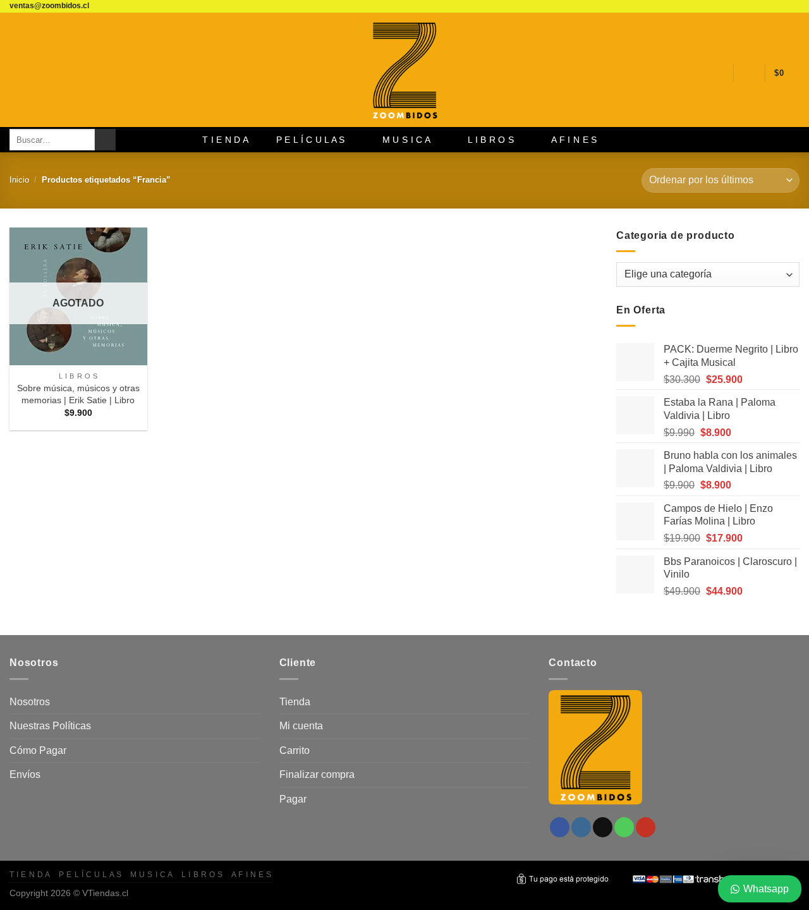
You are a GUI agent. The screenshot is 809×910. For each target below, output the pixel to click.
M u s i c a (406, 140)
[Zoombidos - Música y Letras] (404, 70)
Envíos (24, 774)
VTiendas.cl (105, 893)
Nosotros (29, 701)
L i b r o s (491, 140)
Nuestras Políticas (50, 725)
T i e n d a (225, 140)
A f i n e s (574, 140)
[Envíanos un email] (769, 6)
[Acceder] (749, 73)
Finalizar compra (317, 774)
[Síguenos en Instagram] (757, 6)
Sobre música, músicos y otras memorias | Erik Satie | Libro (78, 394)
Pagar (293, 799)
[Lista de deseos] (719, 73)
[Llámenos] (781, 6)
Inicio (19, 180)
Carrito (294, 750)
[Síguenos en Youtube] (793, 6)
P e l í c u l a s (310, 140)
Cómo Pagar (37, 750)
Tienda (294, 701)
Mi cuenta (301, 725)
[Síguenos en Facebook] (745, 6)
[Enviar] (105, 139)
